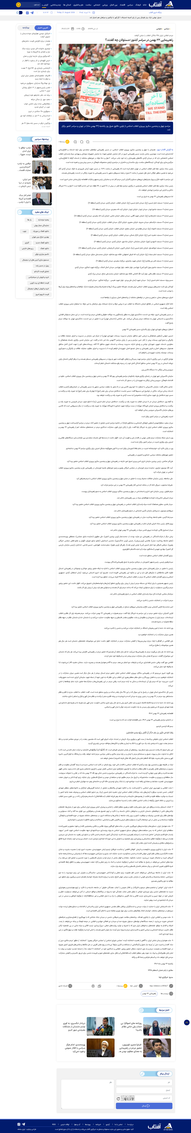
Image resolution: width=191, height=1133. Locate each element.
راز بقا (29, 219)
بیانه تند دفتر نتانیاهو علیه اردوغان (37, 95)
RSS (54, 1124)
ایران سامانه (21, 1129)
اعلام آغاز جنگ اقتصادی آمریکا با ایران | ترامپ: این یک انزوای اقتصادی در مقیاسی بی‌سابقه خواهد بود (24, 199)
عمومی (159, 28)
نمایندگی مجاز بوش (41, 225)
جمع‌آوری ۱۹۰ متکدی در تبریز (39, 111)
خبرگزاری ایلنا (163, 977)
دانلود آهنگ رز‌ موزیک (41, 231)
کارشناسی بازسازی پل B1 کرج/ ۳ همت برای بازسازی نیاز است (35, 70)
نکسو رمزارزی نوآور (42, 254)
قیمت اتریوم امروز (42, 294)
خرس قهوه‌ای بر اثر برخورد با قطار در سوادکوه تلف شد (36, 62)
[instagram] (27, 12)
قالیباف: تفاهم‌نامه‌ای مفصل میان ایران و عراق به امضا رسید (35, 77)
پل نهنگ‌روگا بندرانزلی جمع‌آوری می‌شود (35, 83)
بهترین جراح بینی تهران (40, 237)
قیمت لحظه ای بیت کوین (39, 283)
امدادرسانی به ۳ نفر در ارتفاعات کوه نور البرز (35, 117)
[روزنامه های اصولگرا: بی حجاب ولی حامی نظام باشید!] (157, 1026)
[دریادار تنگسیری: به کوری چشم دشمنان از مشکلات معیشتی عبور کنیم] (101, 1026)
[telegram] (32, 12)
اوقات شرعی (65, 1124)
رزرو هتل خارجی (28, 248)
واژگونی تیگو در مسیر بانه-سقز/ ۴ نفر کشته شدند (36, 125)
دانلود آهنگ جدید (42, 242)
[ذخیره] (99, 986)
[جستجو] (18, 4)
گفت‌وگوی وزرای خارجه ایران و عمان (36, 56)
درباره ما (130, 1124)
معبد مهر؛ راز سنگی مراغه (40, 99)
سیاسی (166, 28)
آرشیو (108, 1124)
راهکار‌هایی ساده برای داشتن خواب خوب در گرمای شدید (37, 106)
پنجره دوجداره (43, 219)
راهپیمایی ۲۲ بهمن (149, 993)
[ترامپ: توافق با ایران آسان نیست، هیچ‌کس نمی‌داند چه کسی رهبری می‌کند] (41, 151)
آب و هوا (77, 1124)
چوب (24, 231)
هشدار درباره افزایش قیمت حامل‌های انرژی (36, 43)
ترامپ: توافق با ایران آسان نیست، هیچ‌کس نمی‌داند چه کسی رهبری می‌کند (24, 151)
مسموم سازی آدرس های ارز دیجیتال (35, 260)
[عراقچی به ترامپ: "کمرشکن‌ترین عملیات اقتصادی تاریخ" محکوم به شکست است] (41, 166)
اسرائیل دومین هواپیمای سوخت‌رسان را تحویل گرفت (35, 35)
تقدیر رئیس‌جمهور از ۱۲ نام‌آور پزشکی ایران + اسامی (36, 89)
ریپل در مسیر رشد (42, 265)
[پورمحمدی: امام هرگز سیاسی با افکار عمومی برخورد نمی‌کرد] (101, 1047)
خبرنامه (98, 1124)
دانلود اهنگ (44, 248)
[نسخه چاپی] (93, 986)
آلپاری (27, 242)
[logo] (162, 4)
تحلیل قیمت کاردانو (41, 271)
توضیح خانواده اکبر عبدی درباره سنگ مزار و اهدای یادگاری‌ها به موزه (36, 50)
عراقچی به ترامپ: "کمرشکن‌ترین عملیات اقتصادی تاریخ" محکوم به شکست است (24, 167)
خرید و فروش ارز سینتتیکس (38, 277)
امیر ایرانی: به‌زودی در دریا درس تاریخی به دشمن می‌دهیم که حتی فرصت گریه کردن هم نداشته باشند (24, 183)
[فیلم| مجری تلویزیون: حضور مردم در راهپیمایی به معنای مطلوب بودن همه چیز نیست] (157, 1047)
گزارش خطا (133, 986)
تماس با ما (118, 1124)
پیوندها (88, 1124)
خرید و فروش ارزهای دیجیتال (38, 288)
